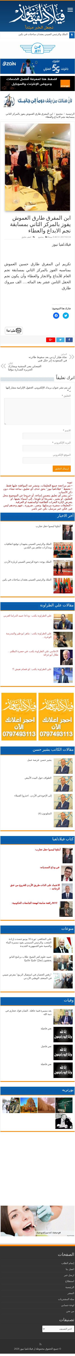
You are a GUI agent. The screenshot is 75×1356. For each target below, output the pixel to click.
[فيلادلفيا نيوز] (37, 15)
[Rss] (40, 1344)
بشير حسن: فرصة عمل (39, 759)
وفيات (69, 1000)
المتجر (71, 1293)
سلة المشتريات (66, 1299)
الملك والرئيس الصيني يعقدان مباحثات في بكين (43, 34)
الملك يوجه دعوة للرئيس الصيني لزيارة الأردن (28, 561)
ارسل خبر (69, 1275)
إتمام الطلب (67, 1263)
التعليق (66, 395)
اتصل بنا (70, 1269)
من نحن (70, 1311)
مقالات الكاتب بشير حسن (53, 749)
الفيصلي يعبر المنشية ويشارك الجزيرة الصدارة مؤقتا (24, 366)
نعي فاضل (46, 1046)
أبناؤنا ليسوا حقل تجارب (48, 526)
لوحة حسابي (67, 1305)
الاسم (67, 430)
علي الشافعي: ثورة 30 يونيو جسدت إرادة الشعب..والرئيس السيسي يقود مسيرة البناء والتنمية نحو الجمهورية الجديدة (29, 942)
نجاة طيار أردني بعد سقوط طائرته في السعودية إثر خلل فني (48, 357)
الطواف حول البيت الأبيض (38, 777)
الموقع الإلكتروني (62, 454)
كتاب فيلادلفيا (63, 839)
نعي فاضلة (46, 1028)
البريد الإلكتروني (61, 442)
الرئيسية (70, 113)
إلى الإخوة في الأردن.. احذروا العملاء (33, 795)
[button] (37, 167)
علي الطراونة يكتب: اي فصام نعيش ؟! (32, 669)
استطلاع (69, 1281)
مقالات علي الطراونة (57, 605)
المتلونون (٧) (45, 813)
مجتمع (59, 113)
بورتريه (68, 1089)
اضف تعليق (26, 237)
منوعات (67, 928)
